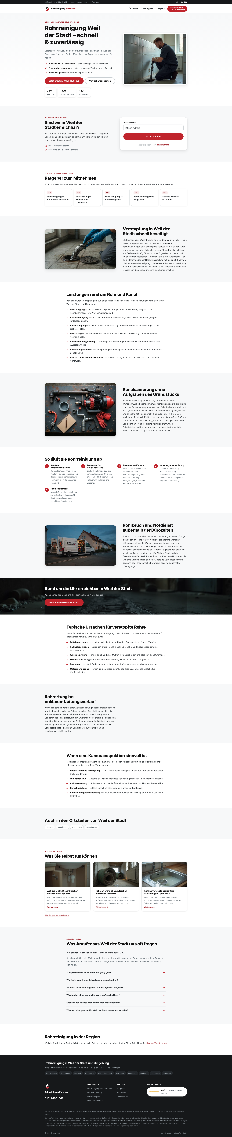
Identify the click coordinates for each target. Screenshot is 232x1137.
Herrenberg (89, 1073)
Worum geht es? (129, 122)
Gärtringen (120, 1073)
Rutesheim (156, 1073)
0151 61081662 (163, 145)
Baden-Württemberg (157, 1043)
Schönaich (167, 1073)
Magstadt (77, 1073)
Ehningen (144, 1073)
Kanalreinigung (93, 1097)
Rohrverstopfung (94, 1092)
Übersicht (133, 8)
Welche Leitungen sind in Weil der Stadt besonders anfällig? (97, 1010)
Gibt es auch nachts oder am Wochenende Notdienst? (93, 1002)
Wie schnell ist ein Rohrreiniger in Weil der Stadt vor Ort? (95, 953)
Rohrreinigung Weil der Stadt (99, 1088)
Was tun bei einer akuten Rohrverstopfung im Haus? (93, 995)
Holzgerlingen (51, 1073)
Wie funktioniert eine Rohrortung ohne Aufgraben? (92, 980)
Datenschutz (122, 1097)
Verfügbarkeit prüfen (100, 81)
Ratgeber (161, 8)
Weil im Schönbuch (105, 1073)
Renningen (132, 1073)
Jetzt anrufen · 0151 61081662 (64, 81)
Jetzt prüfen (155, 136)
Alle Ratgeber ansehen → (57, 915)
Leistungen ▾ (147, 8)
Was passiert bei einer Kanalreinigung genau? (89, 972)
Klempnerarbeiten (95, 1101)
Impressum (121, 1092)
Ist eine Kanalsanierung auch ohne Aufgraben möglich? (94, 987)
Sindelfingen (65, 1073)
